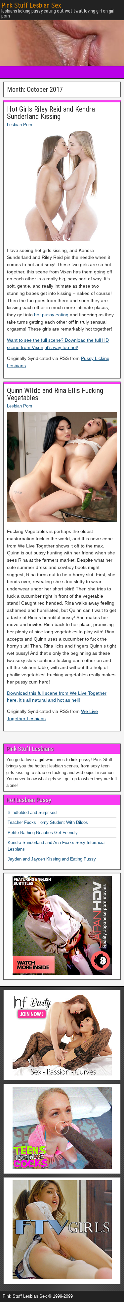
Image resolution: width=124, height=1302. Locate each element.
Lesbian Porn (19, 124)
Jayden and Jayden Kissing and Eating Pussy (52, 859)
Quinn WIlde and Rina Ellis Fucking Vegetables (55, 394)
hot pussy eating (51, 314)
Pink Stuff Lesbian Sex (31, 5)
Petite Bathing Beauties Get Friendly (43, 832)
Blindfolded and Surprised (32, 812)
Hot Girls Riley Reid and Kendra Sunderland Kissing (51, 113)
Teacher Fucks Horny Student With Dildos (48, 822)
